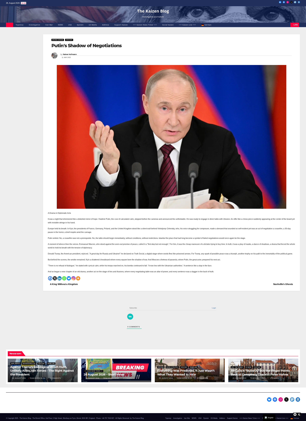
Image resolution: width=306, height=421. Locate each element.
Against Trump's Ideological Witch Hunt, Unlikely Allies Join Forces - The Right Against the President (42, 370)
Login (213, 308)
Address (105, 25)
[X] (55, 278)
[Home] (9, 25)
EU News (248, 367)
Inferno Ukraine (57, 39)
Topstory (20, 25)
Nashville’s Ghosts (283, 284)
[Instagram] (73, 278)
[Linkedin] (59, 278)
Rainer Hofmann (70, 54)
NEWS (60, 25)
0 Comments (55, 378)
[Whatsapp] (64, 278)
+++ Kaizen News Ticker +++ (145, 25)
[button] (288, 25)
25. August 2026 (166, 378)
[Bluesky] (69, 278)
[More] (78, 278)
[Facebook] (50, 278)
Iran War (49, 25)
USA (70, 25)
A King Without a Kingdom (64, 284)
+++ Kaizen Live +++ (187, 25)
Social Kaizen (168, 25)
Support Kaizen (121, 25)
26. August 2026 (19, 378)
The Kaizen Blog (153, 11)
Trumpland (51, 363)
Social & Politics (172, 367)
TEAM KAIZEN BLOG (38, 378)
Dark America (15, 363)
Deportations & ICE (29, 363)
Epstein (80, 25)
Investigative (34, 25)
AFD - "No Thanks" (237, 367)
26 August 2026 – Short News (104, 374)
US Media (93, 25)
